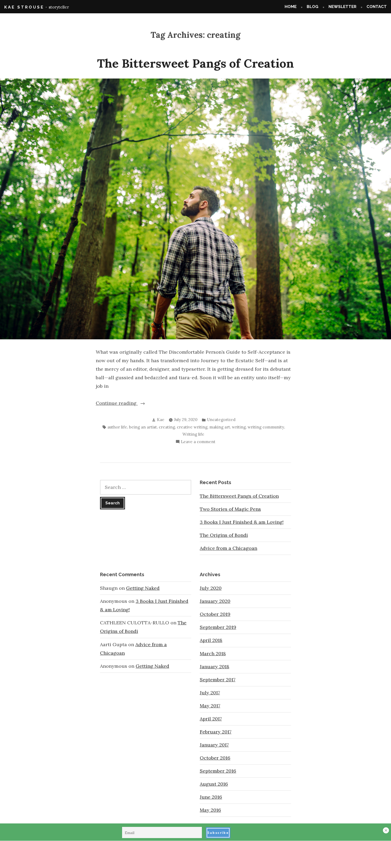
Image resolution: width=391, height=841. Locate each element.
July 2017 (210, 693)
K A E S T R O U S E (23, 7)
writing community (266, 427)
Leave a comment (198, 442)
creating (167, 427)
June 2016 (211, 797)
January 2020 (215, 601)
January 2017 (214, 745)
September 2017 (217, 680)
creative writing (192, 427)
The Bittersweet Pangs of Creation (195, 63)
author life (117, 427)
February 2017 (215, 732)
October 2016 (215, 758)
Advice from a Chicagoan (228, 548)
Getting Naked (143, 588)
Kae (160, 419)
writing (239, 427)
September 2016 (218, 771)
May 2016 (210, 810)
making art (219, 427)
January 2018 (214, 666)
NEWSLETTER (342, 6)
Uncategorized (221, 419)
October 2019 (215, 614)
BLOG (312, 6)
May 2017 (210, 706)
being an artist (143, 427)
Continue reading (130, 403)
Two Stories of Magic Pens (230, 509)
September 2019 (218, 627)
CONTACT (377, 6)
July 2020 (211, 588)
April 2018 (211, 640)
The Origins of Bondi (224, 535)
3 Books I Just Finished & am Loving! (242, 522)
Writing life (193, 434)
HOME (291, 6)
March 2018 (213, 653)
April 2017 (211, 719)
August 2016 (214, 784)
